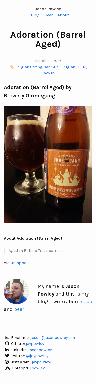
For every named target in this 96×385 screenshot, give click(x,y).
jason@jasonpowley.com (54, 337)
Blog (35, 14)
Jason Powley (48, 8)
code (86, 301)
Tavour (48, 73)
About (63, 14)
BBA (81, 67)
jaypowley (35, 343)
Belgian (68, 67)
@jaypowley (37, 355)
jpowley (37, 368)
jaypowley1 (41, 362)
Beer (49, 14)
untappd (18, 262)
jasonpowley (40, 349)
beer (19, 309)
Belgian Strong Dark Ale (37, 67)
